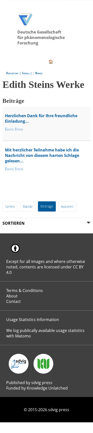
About (11, 270)
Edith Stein (14, 121)
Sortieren (13, 206)
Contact (13, 275)
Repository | (14, 66)
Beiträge (45, 189)
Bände (38, 66)
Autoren (66, 189)
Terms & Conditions (23, 265)
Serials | (27, 66)
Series (9, 189)
